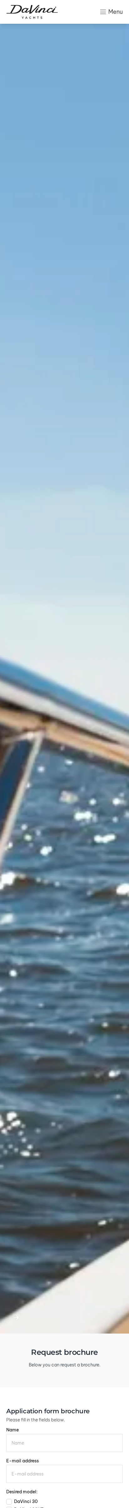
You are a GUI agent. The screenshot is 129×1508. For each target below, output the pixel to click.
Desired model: (22, 1492)
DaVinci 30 (26, 1501)
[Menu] (103, 12)
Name (12, 1430)
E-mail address (22, 1461)
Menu (115, 11)
